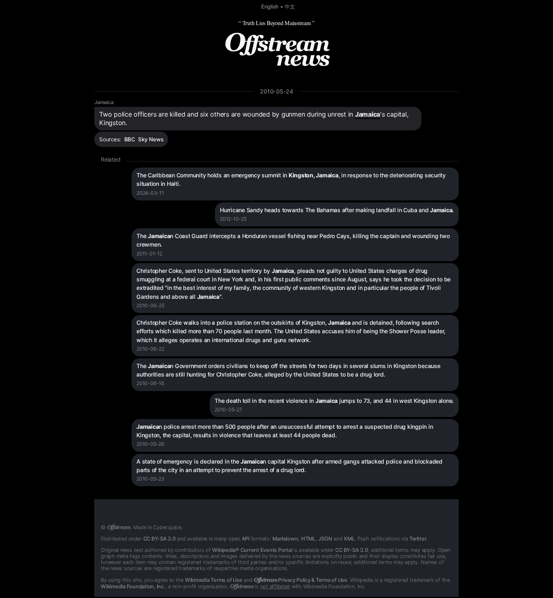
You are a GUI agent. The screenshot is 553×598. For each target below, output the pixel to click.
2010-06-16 (150, 383)
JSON (325, 539)
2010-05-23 (150, 479)
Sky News (150, 139)
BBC (129, 139)
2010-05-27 (228, 409)
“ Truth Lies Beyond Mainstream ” (276, 23)
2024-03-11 (150, 193)
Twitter (417, 539)
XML (349, 539)
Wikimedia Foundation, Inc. (133, 586)
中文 (290, 6)
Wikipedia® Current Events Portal (252, 550)
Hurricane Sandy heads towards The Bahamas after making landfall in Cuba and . (337, 209)
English (270, 6)
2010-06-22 (150, 349)
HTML (308, 539)
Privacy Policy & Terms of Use (300, 580)
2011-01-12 (149, 254)
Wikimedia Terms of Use (213, 580)
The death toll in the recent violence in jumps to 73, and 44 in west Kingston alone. (334, 400)
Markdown (285, 539)
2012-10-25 (233, 219)
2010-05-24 (276, 91)
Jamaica (103, 102)
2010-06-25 (150, 305)
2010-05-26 (150, 444)
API (245, 539)
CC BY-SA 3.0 (159, 539)
